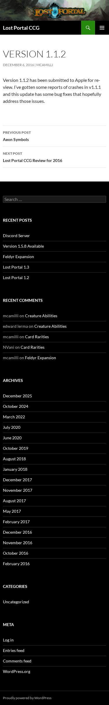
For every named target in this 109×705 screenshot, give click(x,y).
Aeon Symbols (17, 136)
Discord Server (16, 235)
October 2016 (15, 553)
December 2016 (17, 532)
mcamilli (44, 65)
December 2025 (17, 395)
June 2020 (12, 437)
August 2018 (14, 458)
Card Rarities (37, 336)
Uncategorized (16, 601)
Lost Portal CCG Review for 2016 (32, 157)
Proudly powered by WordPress (27, 698)
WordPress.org (16, 671)
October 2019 (15, 448)
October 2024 (15, 406)
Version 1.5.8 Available (23, 246)
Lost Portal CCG (21, 27)
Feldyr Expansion (18, 256)
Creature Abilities (41, 315)
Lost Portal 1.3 (16, 267)
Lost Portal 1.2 (16, 277)
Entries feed (13, 650)
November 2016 (17, 542)
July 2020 (11, 427)
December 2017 (17, 479)
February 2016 (16, 563)
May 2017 (12, 511)
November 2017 (17, 490)
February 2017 (16, 521)
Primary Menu (102, 28)
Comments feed (17, 660)
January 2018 (15, 469)
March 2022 (14, 416)
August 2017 (14, 500)
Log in (8, 639)
